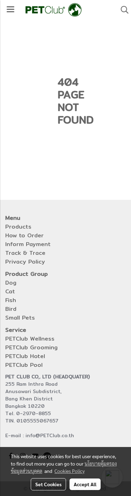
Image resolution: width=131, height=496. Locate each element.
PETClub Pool (24, 365)
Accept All (85, 484)
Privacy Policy (25, 261)
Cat (10, 291)
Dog (10, 282)
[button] (122, 10)
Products (18, 226)
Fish (10, 300)
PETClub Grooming (31, 347)
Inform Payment (28, 244)
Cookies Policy (69, 471)
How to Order (24, 235)
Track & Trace (25, 253)
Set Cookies (48, 484)
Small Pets (20, 317)
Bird (10, 309)
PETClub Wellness (29, 338)
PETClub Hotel (25, 356)
